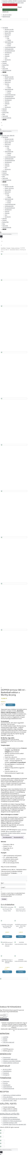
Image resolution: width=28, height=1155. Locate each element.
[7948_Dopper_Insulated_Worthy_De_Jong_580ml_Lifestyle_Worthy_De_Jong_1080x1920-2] (14, 328)
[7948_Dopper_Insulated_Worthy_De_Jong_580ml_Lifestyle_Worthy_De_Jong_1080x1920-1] (14, 606)
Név (2, 883)
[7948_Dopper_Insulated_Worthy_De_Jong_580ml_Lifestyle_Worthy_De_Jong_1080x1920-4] (14, 513)
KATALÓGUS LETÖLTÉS (9, 1114)
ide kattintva (20, 1029)
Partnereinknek (6, 70)
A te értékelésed (6, 873)
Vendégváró (8, 52)
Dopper (4, 63)
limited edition (16, 833)
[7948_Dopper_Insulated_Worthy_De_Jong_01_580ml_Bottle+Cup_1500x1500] (14, 292)
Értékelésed (5, 875)
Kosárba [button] (7, 936)
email (1, 1017)
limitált (10, 833)
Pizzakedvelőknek (10, 51)
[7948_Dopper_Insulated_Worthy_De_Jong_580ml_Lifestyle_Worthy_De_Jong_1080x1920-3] (14, 559)
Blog (3, 67)
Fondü (9, 45)
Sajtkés (9, 43)
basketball (13, 831)
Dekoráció (8, 35)
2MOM (4, 72)
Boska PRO (8, 33)
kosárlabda (4, 833)
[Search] (1, 133)
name (1, 1015)
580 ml (7, 831)
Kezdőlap (3, 248)
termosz (23, 833)
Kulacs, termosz (9, 31)
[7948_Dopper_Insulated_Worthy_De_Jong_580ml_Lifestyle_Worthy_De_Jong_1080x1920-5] (14, 467)
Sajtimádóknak (9, 42)
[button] (14, 688)
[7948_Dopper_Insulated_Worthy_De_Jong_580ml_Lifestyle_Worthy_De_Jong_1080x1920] (14, 421)
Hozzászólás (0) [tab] (18, 837)
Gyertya (7, 54)
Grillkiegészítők (9, 49)
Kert (6, 58)
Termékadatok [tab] (7, 837)
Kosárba (10, 704)
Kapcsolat (5, 68)
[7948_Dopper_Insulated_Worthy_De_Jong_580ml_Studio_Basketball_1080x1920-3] (14, 652)
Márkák (4, 61)
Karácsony (8, 59)
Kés (8, 38)
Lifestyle (7, 56)
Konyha (7, 36)
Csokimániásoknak (10, 47)
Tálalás (9, 40)
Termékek (5, 27)
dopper (18, 831)
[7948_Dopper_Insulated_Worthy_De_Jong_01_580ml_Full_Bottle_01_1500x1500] (14, 266)
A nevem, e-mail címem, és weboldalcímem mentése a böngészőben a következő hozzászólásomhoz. (13, 894)
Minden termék (9, 29)
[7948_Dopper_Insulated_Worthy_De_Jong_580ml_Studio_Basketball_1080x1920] (14, 374)
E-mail (3, 887)
